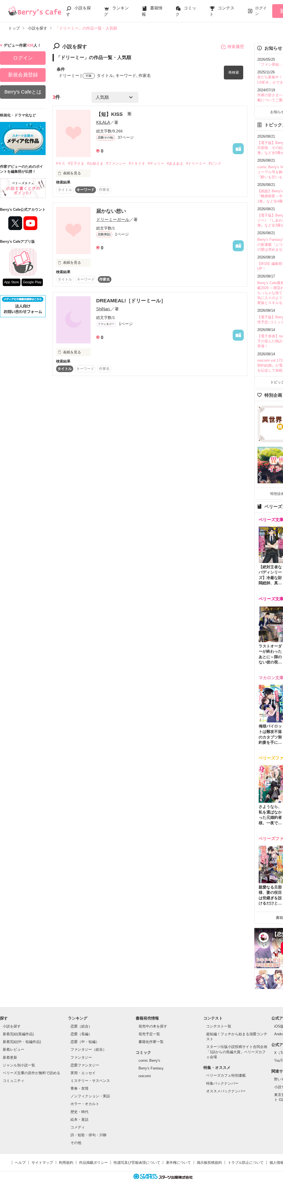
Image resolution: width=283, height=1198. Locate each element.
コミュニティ (13, 1081)
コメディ (77, 1127)
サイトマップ (42, 1162)
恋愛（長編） (81, 1034)
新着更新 (10, 1057)
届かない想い (111, 211)
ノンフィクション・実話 (90, 1096)
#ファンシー (116, 163)
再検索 (233, 72)
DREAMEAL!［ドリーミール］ (131, 300)
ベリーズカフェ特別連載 (226, 1075)
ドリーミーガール (112, 219)
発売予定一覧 (149, 1034)
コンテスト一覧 (218, 1026)
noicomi (144, 1076)
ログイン (261, 11)
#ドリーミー (196, 163)
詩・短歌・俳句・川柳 (88, 1135)
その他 (75, 1143)
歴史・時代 (79, 1112)
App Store (11, 282)
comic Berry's (149, 1060)
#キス (60, 163)
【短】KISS (110, 114)
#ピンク (215, 163)
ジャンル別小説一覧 (19, 1065)
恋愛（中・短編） (84, 1042)
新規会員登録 (23, 75)
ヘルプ (20, 1162)
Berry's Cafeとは (22, 92)
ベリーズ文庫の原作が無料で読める (31, 1073)
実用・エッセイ (83, 1073)
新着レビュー (13, 1049)
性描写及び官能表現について (137, 1162)
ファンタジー (81, 1057)
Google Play (32, 282)
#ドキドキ (137, 163)
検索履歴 (235, 46)
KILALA (103, 122)
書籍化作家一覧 (151, 1042)
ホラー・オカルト (84, 1104)
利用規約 (66, 1162)
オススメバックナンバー (226, 1091)
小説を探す (12, 1026)
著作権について (178, 1162)
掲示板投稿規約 (209, 1162)
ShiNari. (103, 308)
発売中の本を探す (152, 1026)
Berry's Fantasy (151, 1068)
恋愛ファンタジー (84, 1065)
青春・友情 (79, 1088)
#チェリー (156, 163)
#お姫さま (95, 163)
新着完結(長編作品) (18, 1034)
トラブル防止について (246, 1162)
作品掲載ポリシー (93, 1162)
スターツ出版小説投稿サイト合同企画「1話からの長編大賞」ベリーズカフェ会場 (236, 1052)
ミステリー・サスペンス (90, 1081)
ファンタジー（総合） (88, 1049)
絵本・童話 (79, 1119)
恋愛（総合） (81, 1026)
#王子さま (76, 163)
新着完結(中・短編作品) (22, 1042)
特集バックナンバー (222, 1083)
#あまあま (175, 163)
